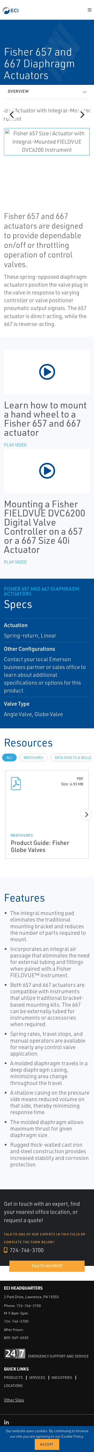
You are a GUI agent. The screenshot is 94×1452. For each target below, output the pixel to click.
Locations (13, 1385)
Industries (61, 1377)
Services (37, 1377)
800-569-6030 (16, 1337)
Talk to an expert (47, 1266)
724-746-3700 (26, 1250)
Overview (18, 91)
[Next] (81, 115)
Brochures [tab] (33, 757)
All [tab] (9, 757)
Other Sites (14, 1400)
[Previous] (12, 115)
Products (13, 1377)
